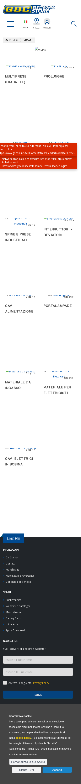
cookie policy (23, 737)
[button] (28, 762)
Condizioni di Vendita (18, 581)
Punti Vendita (13, 600)
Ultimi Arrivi (12, 624)
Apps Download (15, 630)
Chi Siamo (12, 557)
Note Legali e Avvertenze (20, 575)
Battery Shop (13, 618)
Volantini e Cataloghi (18, 606)
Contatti (10, 563)
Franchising (12, 569)
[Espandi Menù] (10, 24)
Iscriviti (38, 694)
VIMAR (28, 40)
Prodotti (13, 40)
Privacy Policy (41, 683)
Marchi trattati (14, 612)
